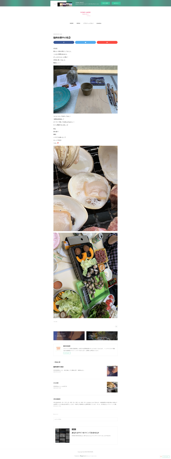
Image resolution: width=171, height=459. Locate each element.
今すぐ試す (105, 3)
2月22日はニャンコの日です (60, 386)
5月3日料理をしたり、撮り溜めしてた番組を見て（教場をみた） (69, 370)
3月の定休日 (56, 399)
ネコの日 (55, 383)
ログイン (116, 3)
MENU (78, 23)
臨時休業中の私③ (58, 367)
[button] (71, 23)
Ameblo (99, 23)
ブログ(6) (55, 321)
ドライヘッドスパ (88, 23)
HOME (71, 23)
